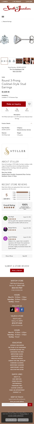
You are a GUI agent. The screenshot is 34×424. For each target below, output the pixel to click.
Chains (9, 176)
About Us (17, 377)
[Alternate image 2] (11, 61)
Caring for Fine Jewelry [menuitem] (17, 360)
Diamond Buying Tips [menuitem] (17, 349)
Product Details (6, 123)
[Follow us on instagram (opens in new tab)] (17, 309)
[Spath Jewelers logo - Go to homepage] (17, 8)
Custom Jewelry (17, 388)
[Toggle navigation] (3, 16)
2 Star (14, 197)
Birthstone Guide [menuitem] (17, 354)
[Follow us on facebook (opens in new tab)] (22, 309)
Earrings (29, 129)
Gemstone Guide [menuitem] (17, 356)
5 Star (14, 192)
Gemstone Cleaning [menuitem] (17, 365)
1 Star (14, 199)
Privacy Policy (24, 413)
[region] (17, 39)
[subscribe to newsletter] (30, 404)
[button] (5, 1)
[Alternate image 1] (4, 61)
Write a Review (17, 270)
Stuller (3, 77)
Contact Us (17, 392)
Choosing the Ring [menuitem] (17, 352)
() (29, 192)
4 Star (14, 194)
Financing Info (17, 385)
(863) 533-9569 (17, 71)
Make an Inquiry (14, 104)
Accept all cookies (23, 420)
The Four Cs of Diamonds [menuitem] (17, 347)
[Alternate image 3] (19, 61)
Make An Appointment (17, 390)
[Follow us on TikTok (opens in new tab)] (12, 309)
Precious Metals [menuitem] (17, 358)
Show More (9, 256)
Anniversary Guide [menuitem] (17, 367)
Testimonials (17, 383)
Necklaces (4, 176)
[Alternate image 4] (26, 61)
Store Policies (17, 381)
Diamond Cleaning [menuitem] (17, 363)
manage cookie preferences (15, 415)
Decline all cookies (11, 420)
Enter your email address (17, 401)
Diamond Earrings (7, 21)
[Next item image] (31, 39)
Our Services (17, 379)
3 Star (14, 195)
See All (25, 256)
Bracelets (12, 174)
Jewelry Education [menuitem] (17, 345)
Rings (15, 176)
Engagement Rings (21, 174)
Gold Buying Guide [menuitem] (17, 369)
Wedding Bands (6, 174)
